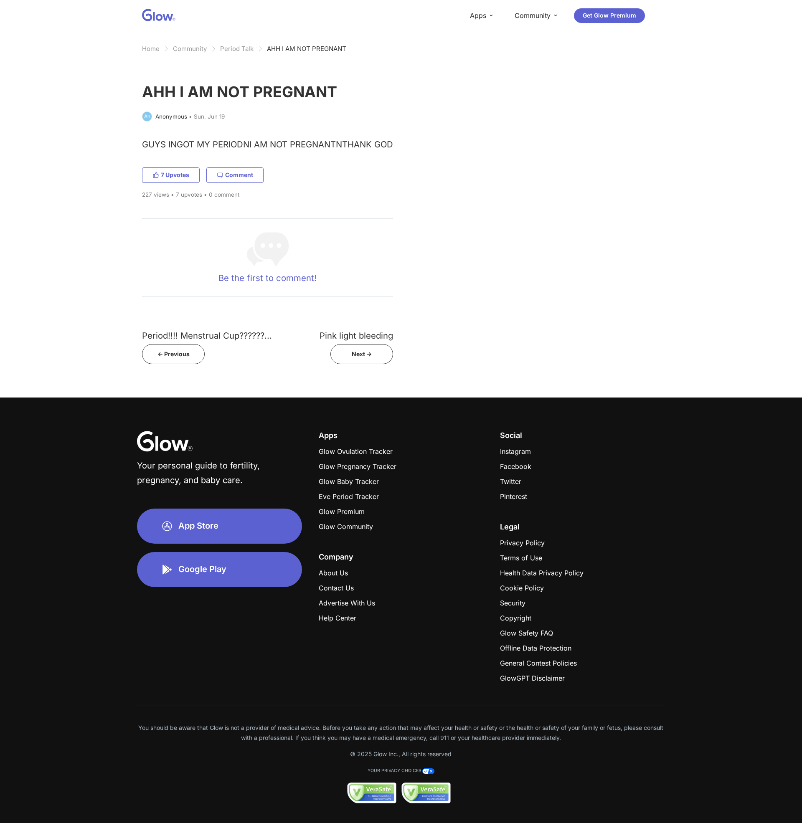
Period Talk (237, 49)
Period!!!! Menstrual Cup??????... (207, 335)
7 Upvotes (175, 174)
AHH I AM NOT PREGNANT (306, 49)
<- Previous (173, 353)
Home (151, 49)
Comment (239, 174)
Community (190, 49)
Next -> (362, 353)
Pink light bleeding (356, 335)
